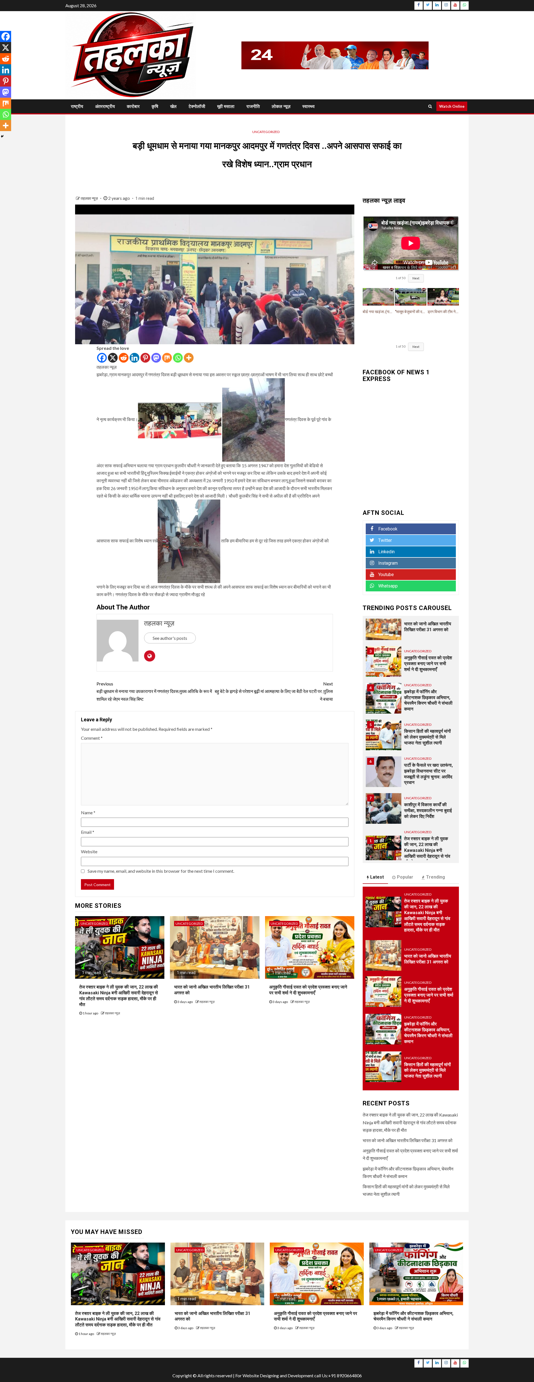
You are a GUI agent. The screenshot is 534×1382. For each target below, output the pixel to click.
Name (88, 812)
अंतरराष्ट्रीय (105, 106)
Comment (92, 738)
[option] (410, 627)
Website (89, 851)
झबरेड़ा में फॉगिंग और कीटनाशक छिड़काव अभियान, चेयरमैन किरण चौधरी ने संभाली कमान (413, 1316)
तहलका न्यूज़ (90, 198)
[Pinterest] (145, 358)
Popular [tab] (405, 877)
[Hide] (2, 136)
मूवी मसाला (225, 106)
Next (415, 278)
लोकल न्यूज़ (281, 106)
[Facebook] (102, 358)
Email (87, 832)
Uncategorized (266, 132)
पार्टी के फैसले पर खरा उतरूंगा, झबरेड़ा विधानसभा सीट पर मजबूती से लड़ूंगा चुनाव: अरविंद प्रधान (428, 774)
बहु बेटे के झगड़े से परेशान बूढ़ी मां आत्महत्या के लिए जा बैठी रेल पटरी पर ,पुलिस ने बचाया (274, 691)
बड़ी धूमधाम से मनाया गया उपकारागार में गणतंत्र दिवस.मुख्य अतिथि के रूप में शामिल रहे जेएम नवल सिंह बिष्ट (154, 691)
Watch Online (451, 106)
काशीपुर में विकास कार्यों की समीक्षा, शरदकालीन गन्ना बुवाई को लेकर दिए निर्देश (428, 810)
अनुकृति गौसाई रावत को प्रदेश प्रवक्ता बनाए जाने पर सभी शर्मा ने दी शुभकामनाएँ (308, 989)
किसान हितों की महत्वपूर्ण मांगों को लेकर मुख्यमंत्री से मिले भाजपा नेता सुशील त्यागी (427, 737)
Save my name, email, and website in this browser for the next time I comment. (161, 871)
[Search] (430, 106)
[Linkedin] (134, 358)
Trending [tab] (435, 877)
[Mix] (167, 358)
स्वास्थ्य (308, 106)
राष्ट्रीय (77, 106)
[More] (189, 358)
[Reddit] (123, 358)
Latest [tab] (377, 877)
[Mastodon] (156, 358)
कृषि (155, 106)
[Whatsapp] (178, 358)
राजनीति (253, 106)
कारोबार (133, 106)
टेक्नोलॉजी (197, 106)
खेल (173, 106)
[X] (113, 358)
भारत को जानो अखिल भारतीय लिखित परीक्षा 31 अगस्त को (408, 1140)
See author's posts (170, 638)
